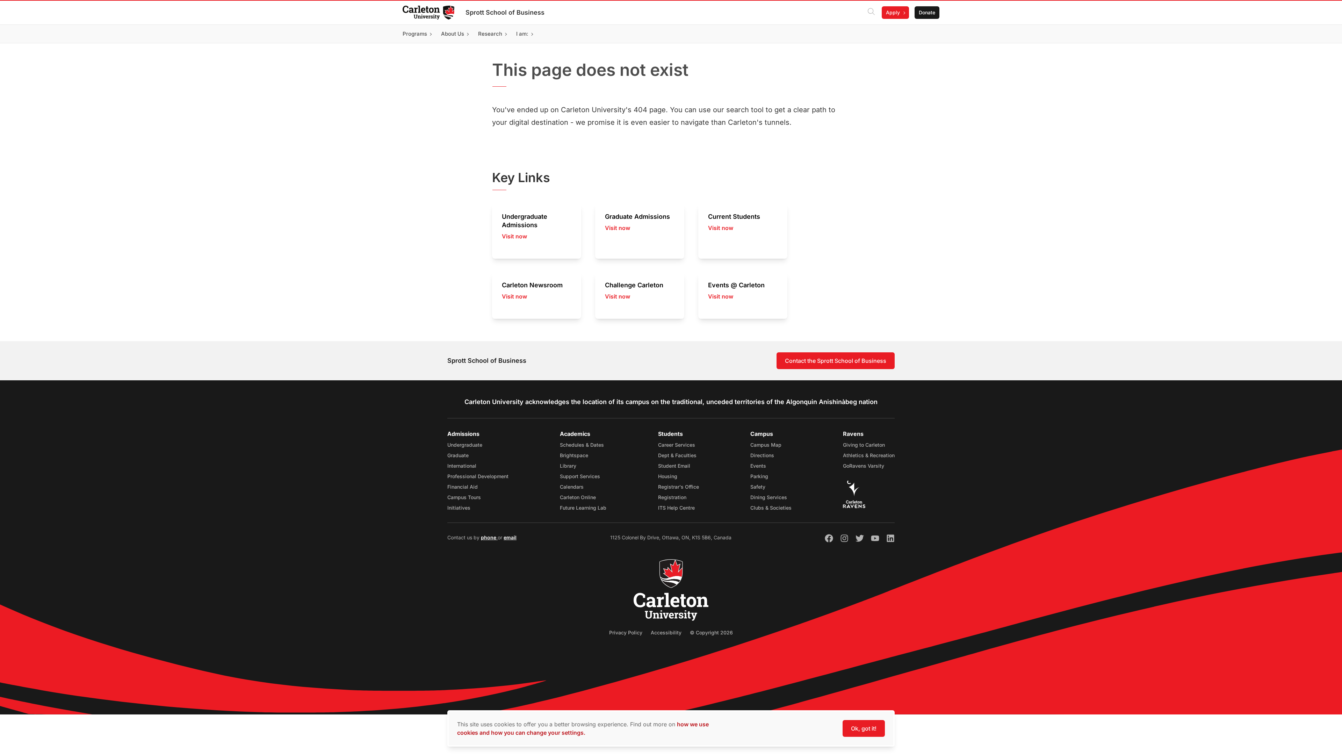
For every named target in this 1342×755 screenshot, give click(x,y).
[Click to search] (871, 12)
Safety (757, 487)
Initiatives (458, 508)
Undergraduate (464, 445)
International (461, 466)
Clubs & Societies (771, 508)
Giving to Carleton (864, 445)
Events (758, 466)
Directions (762, 455)
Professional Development (477, 476)
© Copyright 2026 (711, 632)
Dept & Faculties (677, 455)
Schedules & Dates (582, 445)
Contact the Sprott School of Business (835, 360)
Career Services (676, 445)
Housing (667, 476)
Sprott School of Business (505, 12)
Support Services (580, 476)
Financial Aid (462, 487)
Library (568, 466)
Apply (893, 12)
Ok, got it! (863, 728)
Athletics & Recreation (869, 455)
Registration (672, 497)
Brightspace (574, 455)
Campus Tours (464, 497)
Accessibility (666, 632)
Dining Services (768, 497)
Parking (759, 476)
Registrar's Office (678, 487)
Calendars (572, 487)
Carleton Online (578, 497)
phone (489, 537)
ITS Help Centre (676, 508)
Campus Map (765, 445)
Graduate (458, 455)
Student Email (674, 466)
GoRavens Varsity (863, 466)
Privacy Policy (625, 632)
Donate (927, 12)
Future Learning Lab (583, 508)
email (510, 537)
